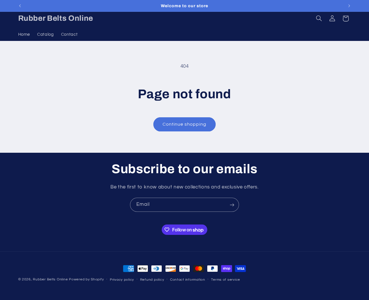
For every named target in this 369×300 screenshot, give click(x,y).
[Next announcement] (349, 6)
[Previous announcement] (20, 6)
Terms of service (225, 279)
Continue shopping (185, 124)
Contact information (187, 279)
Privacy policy (122, 279)
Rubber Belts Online (50, 279)
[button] (318, 18)
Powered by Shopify (86, 279)
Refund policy (152, 279)
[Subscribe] (232, 205)
